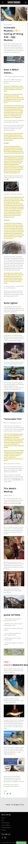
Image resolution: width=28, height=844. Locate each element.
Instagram (16, 780)
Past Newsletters (6, 827)
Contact (3, 830)
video (14, 620)
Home (3, 818)
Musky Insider (8, 842)
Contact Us (21, 842)
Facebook (8, 780)
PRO (2, 820)
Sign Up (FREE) (5, 825)
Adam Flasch (20, 700)
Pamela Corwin (14, 498)
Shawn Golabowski (14, 670)
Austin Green (7, 592)
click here (11, 726)
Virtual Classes (5, 822)
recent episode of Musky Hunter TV (13, 725)
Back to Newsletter (15, 805)
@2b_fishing (20, 362)
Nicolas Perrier (17, 307)
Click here (14, 50)
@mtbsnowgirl (8, 337)
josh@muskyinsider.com (12, 786)
